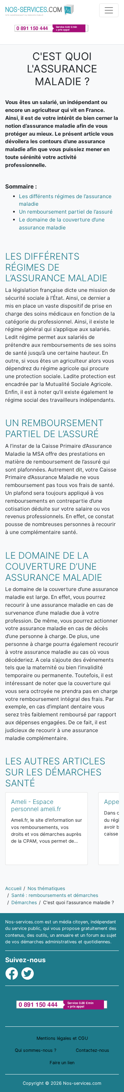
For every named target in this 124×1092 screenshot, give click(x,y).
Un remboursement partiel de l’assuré (66, 211)
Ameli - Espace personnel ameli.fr (36, 805)
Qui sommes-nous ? (35, 1050)
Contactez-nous (92, 1050)
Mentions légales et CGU (62, 1038)
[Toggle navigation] (108, 10)
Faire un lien (62, 1062)
